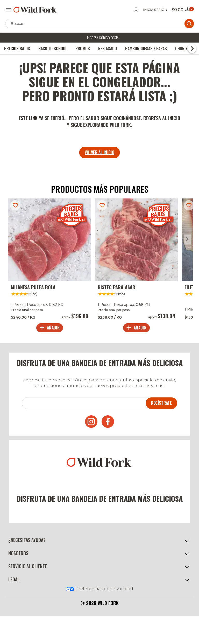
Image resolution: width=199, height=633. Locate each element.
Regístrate (161, 403)
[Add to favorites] (15, 205)
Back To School (52, 48)
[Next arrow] (187, 239)
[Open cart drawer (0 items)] (189, 11)
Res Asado (107, 48)
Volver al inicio (99, 152)
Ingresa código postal (103, 37)
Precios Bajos (17, 48)
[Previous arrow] (11, 239)
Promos (82, 48)
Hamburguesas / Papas (146, 48)
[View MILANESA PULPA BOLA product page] (49, 266)
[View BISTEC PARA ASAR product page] (136, 266)
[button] (99, 540)
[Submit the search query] (189, 23)
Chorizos (183, 48)
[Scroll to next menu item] (192, 48)
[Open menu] (8, 10)
